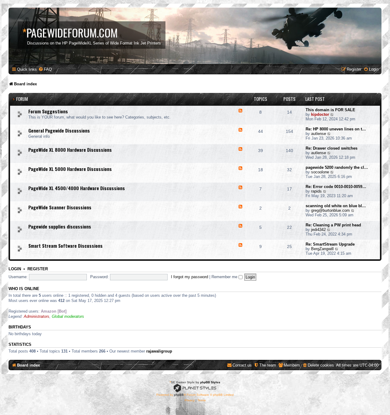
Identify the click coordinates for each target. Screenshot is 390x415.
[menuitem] (45, 69)
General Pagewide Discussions (59, 130)
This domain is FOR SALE (330, 110)
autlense (318, 133)
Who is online (24, 289)
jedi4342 (318, 229)
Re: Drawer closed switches (331, 148)
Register (37, 269)
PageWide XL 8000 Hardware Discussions (70, 149)
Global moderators (68, 316)
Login (15, 269)
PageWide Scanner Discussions (59, 207)
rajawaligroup (159, 351)
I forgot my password (189, 277)
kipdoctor (320, 114)
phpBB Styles (210, 382)
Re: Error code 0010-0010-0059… (336, 186)
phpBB (179, 394)
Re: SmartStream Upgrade (330, 244)
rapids (316, 191)
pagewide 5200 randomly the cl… (337, 167)
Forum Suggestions (48, 111)
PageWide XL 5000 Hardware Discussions (70, 168)
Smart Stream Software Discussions (65, 245)
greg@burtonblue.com (330, 210)
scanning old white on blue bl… (336, 206)
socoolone (320, 172)
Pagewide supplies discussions (59, 226)
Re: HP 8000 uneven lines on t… (336, 129)
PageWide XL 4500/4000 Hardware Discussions (76, 188)
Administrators (36, 316)
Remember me (225, 277)
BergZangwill (322, 249)
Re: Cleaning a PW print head (333, 225)
